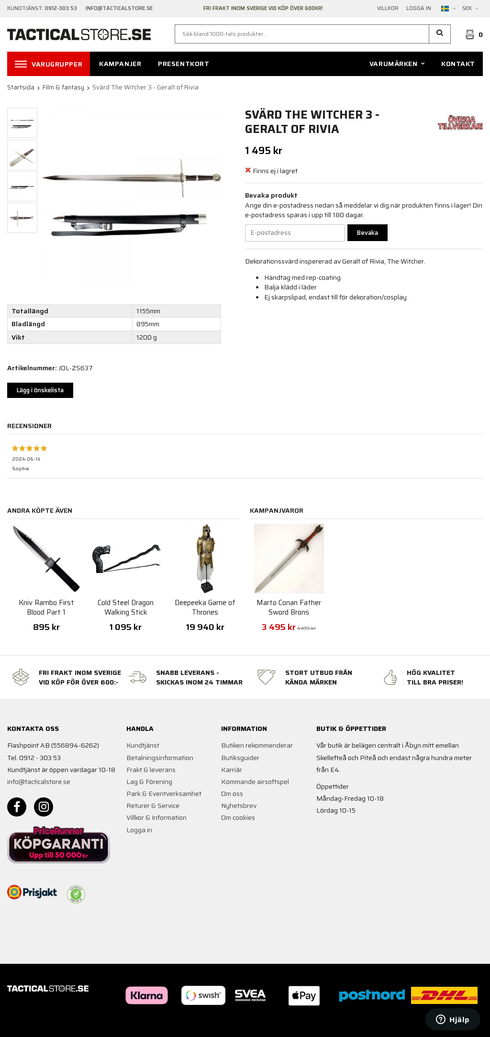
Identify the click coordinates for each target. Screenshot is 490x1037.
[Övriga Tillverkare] (462, 121)
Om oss (232, 793)
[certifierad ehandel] (76, 894)
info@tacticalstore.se (38, 781)
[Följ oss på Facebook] (16, 806)
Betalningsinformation (159, 757)
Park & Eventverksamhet (163, 793)
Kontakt (458, 63)
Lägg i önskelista (40, 390)
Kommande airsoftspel (255, 781)
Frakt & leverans (151, 769)
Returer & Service (152, 805)
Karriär (231, 769)
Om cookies (238, 817)
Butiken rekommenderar (257, 745)
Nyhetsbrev (238, 805)
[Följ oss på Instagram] (43, 806)
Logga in (418, 8)
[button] (440, 34)
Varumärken (393, 63)
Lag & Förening (149, 781)
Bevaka (367, 233)
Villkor (388, 8)
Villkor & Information (156, 817)
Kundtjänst (142, 745)
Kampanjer (120, 63)
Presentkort (183, 63)
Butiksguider (240, 757)
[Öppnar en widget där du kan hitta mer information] (452, 1020)
